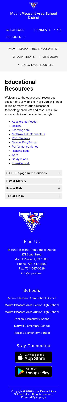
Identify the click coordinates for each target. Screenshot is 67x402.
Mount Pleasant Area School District (33, 48)
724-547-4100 (37, 264)
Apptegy (41, 397)
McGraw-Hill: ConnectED (28, 134)
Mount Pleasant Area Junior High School (32, 312)
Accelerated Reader (25, 121)
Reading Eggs (20, 150)
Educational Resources (37, 64)
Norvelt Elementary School (32, 326)
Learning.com (21, 130)
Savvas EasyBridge (24, 142)
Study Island (20, 159)
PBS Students (21, 138)
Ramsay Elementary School (32, 332)
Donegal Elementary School (32, 319)
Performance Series (25, 146)
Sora (15, 155)
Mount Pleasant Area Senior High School (32, 305)
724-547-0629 (35, 268)
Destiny (16, 125)
